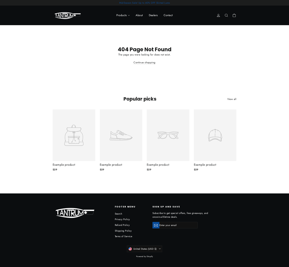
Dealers (153, 15)
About (139, 15)
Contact (168, 15)
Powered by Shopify (144, 256)
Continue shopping (144, 62)
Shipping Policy (123, 230)
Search (118, 213)
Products (121, 15)
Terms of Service (123, 236)
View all (231, 99)
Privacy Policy (122, 219)
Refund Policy (122, 225)
